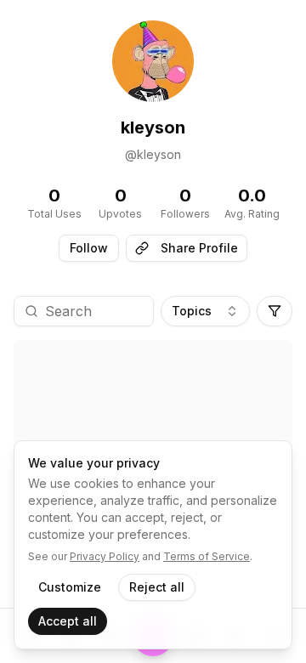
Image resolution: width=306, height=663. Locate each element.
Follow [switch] (89, 248)
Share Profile (199, 248)
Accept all (67, 621)
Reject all (156, 587)
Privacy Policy (104, 556)
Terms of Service (206, 556)
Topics (192, 310)
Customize (69, 587)
